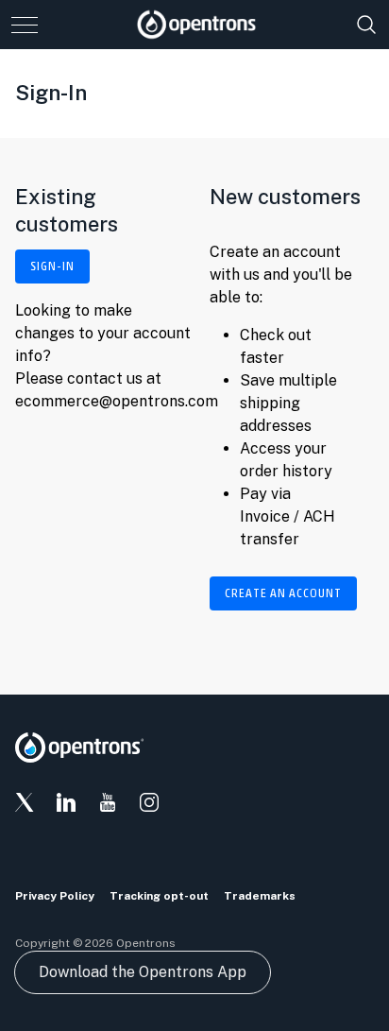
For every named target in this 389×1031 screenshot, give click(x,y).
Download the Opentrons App (142, 972)
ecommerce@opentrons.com (116, 401)
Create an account (283, 593)
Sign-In (52, 266)
